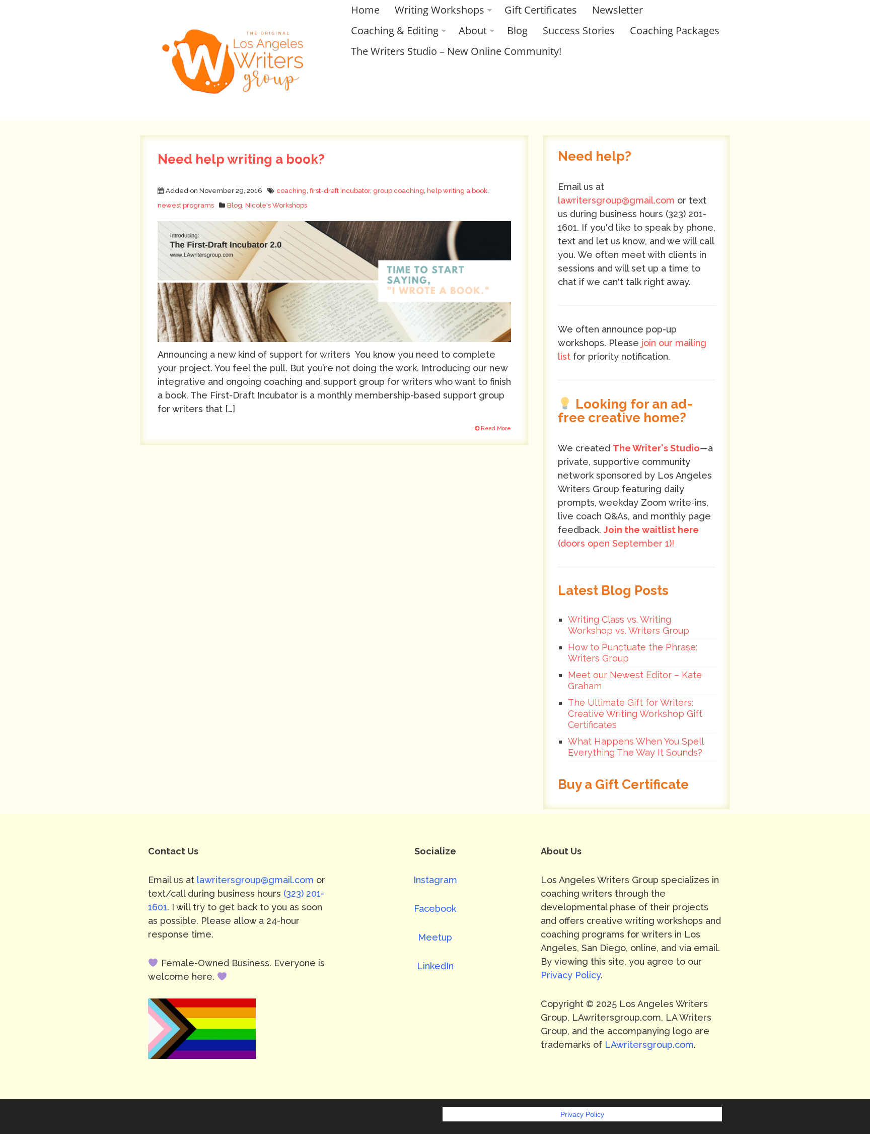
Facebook (435, 908)
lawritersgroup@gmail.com (616, 200)
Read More (495, 428)
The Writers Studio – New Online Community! (456, 51)
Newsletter (617, 10)
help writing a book (457, 190)
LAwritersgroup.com (649, 1044)
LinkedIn (435, 966)
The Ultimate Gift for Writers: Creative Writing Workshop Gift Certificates (635, 713)
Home (365, 10)
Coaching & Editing (395, 30)
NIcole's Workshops (276, 205)
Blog (517, 30)
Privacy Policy (571, 975)
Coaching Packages (674, 30)
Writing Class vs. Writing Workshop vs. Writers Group (628, 625)
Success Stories (579, 30)
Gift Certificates (540, 10)
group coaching (398, 190)
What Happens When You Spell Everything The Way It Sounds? (635, 747)
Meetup (435, 937)
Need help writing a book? (241, 159)
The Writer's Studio (656, 448)
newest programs (186, 205)
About (473, 30)
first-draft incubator (340, 190)
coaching (291, 190)
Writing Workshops (439, 10)
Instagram (435, 880)
